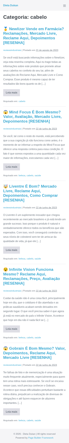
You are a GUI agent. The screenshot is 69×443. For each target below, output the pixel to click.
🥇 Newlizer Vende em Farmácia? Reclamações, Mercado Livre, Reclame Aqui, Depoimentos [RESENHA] (33, 36)
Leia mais (13, 93)
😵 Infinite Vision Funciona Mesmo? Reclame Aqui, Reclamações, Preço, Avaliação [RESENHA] (31, 276)
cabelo (22, 101)
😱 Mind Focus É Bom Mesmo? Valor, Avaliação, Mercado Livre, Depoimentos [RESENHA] (32, 117)
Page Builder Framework (40, 437)
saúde (38, 175)
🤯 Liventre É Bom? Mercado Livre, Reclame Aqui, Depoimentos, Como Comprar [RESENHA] (30, 193)
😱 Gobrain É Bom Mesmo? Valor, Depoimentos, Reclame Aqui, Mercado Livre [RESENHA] (34, 353)
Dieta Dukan (10, 5)
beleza (22, 175)
